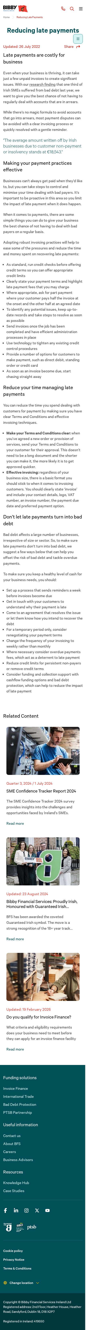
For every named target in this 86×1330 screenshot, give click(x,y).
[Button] (72, 8)
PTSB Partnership (17, 1112)
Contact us (12, 1135)
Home (6, 17)
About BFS (12, 1143)
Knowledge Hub (16, 1182)
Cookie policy (13, 1251)
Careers (9, 1151)
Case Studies (13, 1190)
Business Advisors (18, 1159)
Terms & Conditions (17, 1268)
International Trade (18, 1096)
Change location (21, 1283)
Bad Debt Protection (19, 1104)
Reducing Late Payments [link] (30, 17)
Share (69, 46)
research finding (42, 84)
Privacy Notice (13, 1259)
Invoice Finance (15, 1088)
